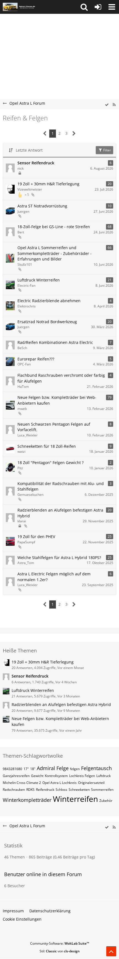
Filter (106, 150)
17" (26, 768)
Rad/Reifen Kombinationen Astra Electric (55, 342)
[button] (84, 6)
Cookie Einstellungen (22, 919)
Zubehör (105, 800)
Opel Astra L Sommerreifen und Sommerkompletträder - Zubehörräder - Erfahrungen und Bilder (54, 253)
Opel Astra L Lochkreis (59, 782)
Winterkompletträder (27, 800)
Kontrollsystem (56, 775)
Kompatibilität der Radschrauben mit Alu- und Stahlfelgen (60, 486)
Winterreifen (75, 799)
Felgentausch (96, 768)
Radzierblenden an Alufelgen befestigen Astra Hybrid (60, 512)
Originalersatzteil (91, 782)
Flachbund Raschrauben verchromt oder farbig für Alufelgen (61, 378)
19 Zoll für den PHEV (36, 536)
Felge (62, 768)
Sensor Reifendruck (35, 162)
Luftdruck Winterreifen (38, 280)
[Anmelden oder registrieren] (98, 6)
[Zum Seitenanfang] (111, 951)
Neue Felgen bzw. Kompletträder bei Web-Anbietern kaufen (56, 400)
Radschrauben (14, 789)
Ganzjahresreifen (16, 775)
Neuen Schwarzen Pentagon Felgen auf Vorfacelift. (53, 427)
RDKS (30, 789)
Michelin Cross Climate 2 (22, 782)
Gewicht (37, 775)
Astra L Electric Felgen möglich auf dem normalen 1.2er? (53, 576)
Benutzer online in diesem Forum (43, 874)
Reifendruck (45, 789)
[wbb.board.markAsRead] (107, 105)
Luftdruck (103, 775)
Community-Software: (59, 943)
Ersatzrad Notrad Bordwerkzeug (47, 321)
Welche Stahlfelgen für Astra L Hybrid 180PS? (59, 557)
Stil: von (60, 951)
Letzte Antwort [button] (29, 150)
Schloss (61, 789)
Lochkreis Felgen (82, 775)
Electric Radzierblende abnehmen (49, 300)
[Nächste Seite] (74, 134)
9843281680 (12, 768)
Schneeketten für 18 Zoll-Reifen (46, 446)
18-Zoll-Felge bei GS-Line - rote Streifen (53, 226)
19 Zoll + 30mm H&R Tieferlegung (48, 183)
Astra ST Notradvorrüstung (42, 206)
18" (32, 768)
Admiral (46, 768)
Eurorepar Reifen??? (35, 359)
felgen (75, 768)
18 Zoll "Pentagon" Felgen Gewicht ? (50, 462)
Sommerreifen (102, 789)
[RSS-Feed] (114, 105)
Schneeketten (79, 789)
